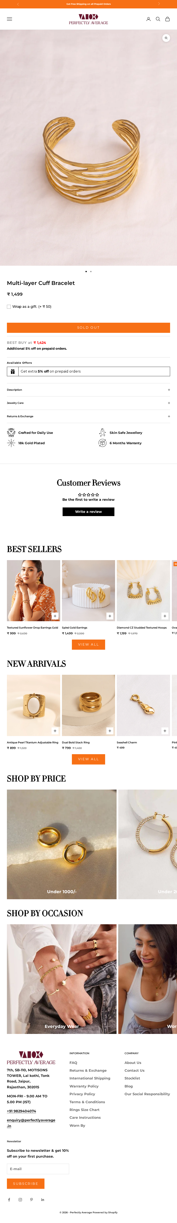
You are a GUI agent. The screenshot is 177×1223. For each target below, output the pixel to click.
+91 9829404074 (21, 1111)
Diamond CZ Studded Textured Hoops (142, 627)
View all (88, 644)
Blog (129, 1086)
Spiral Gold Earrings (74, 627)
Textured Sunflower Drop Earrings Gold (32, 627)
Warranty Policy (84, 1086)
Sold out (88, 328)
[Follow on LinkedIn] (43, 1200)
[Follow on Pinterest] (31, 1200)
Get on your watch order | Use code (88, 4)
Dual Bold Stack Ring (76, 742)
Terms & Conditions (87, 1102)
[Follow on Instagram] (20, 1200)
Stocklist (132, 1078)
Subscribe (25, 1184)
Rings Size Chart (85, 1110)
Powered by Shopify (105, 1212)
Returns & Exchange (88, 1070)
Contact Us (135, 1070)
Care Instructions (85, 1118)
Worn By (77, 1125)
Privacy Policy (82, 1094)
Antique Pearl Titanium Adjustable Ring (32, 742)
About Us (133, 1063)
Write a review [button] (88, 512)
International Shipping (90, 1078)
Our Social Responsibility (147, 1094)
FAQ (73, 1063)
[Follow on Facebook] (9, 1200)
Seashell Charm (127, 742)
